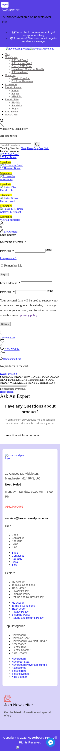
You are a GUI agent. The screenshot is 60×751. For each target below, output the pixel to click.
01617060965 (14, 506)
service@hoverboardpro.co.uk (26, 518)
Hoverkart (10, 75)
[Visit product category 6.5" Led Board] (9, 154)
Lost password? (8, 258)
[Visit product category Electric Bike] (8, 187)
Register (5, 324)
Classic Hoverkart (21, 78)
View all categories (10, 219)
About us (17, 541)
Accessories (11, 84)
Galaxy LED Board (22, 66)
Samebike (17, 105)
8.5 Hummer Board (22, 63)
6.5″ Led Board (20, 60)
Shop (7, 54)
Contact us (18, 538)
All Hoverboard (20, 72)
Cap (36, 148)
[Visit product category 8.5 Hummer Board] (11, 165)
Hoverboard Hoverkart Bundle (28, 69)
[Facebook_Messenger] (50, 742)
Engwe (15, 108)
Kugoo (15, 93)
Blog (14, 547)
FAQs (15, 544)
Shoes (29, 148)
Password (7, 250)
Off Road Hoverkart (22, 81)
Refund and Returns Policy (28, 597)
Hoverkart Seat (20, 638)
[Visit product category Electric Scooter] (9, 198)
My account (18, 582)
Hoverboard (11, 57)
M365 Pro (17, 96)
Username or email (13, 241)
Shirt (23, 148)
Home (3, 391)
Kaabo (15, 90)
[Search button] (37, 144)
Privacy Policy (20, 591)
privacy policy (29, 315)
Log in (4, 274)
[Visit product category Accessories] (7, 176)
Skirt (46, 148)
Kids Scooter (11, 111)
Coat (41, 148)
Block (10, 391)
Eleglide (16, 102)
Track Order (11, 114)
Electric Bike (11, 99)
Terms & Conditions (23, 585)
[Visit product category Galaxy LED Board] (12, 208)
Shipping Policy (21, 594)
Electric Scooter (13, 87)
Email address (10, 283)
